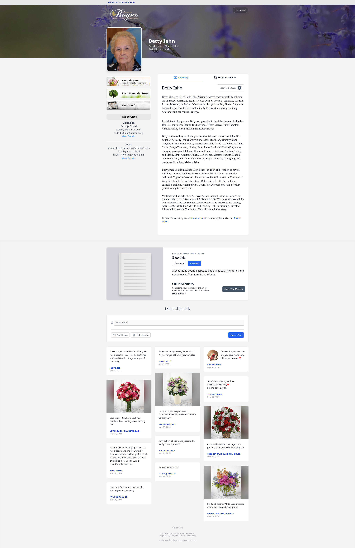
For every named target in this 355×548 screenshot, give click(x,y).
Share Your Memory (234, 289)
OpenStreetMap (180, 540)
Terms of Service (185, 536)
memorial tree (197, 218)
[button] (129, 396)
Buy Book (194, 263)
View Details (128, 136)
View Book (179, 263)
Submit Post (236, 335)
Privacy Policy (169, 536)
